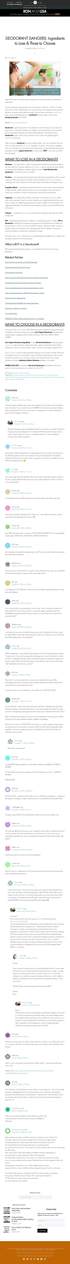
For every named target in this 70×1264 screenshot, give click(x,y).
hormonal (52, 180)
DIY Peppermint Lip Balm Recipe (15, 298)
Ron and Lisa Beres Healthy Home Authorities (35, 11)
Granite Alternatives (39, 1248)
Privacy (32, 1253)
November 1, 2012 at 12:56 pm (24, 743)
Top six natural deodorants (19, 122)
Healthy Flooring (49, 1248)
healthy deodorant (17, 377)
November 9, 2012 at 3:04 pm (22, 826)
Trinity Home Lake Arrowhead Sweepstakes (21, 1209)
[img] (32, 2)
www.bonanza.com (18, 1129)
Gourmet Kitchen (11, 1248)
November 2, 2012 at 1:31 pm (21, 809)
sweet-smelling (21, 329)
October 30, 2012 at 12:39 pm (22, 603)
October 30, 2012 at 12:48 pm (22, 627)
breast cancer (35, 167)
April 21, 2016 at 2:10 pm (20, 1111)
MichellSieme (16, 1108)
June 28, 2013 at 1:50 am (20, 1036)
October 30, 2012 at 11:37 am (22, 472)
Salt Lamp (28, 1250)
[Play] (35, 2)
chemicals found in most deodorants (36, 375)
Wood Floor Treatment (49, 1250)
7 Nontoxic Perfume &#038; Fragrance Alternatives (21, 303)
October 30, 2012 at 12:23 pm (22, 565)
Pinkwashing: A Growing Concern (16, 308)
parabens (8, 138)
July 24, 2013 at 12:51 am (20, 1058)
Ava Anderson (11, 58)
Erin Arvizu (15, 445)
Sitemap (51, 1253)
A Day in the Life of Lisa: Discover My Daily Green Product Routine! (26, 277)
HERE (41, 368)
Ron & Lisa (17, 421)
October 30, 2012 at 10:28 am (22, 400)
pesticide (27, 213)
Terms (36, 1253)
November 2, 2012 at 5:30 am (22, 759)
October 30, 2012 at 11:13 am (21, 448)
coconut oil (8, 345)
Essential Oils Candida (27, 1248)
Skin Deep (22, 226)
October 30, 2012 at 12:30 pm (22, 584)
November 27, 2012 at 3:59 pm (22, 850)
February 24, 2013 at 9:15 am (21, 866)
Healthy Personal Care (18, 373)
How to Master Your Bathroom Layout (21, 1228)
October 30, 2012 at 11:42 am (22, 493)
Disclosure (40, 1253)
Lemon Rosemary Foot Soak (14, 272)
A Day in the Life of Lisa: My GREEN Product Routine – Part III (24, 293)
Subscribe (42, 1230)
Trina (13, 469)
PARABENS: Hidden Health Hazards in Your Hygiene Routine (24, 318)
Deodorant (18, 1248)
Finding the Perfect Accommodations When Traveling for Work (22, 1219)
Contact (46, 1253)
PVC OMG (22, 1250)
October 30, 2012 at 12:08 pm (22, 547)
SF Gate (17, 236)
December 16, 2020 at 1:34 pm (22, 1132)
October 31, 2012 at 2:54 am (21, 675)
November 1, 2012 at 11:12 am (22, 701)
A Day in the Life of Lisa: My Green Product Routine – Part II (24, 288)
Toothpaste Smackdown (37, 1250)
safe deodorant (20, 379)
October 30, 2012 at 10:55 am (24, 424)
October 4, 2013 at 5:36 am (28, 958)
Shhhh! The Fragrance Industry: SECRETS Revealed (21, 262)
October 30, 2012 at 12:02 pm (22, 528)
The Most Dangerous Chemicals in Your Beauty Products (23, 282)
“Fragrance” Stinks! (11, 313)
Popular (27, 373)
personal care (56, 112)
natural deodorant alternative (30, 377)
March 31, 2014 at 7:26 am (21, 1084)
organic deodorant (10, 379)
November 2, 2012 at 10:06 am (22, 791)
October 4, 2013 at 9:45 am (31, 1005)
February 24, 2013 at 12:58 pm (24, 885)
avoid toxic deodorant (19, 375)
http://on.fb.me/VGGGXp (19, 921)
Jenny (21, 955)
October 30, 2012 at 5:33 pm (21, 648)
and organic (26, 145)
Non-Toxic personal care (57, 377)
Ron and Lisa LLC (25, 1253)
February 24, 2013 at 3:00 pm (26, 911)
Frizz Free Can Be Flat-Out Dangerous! (17, 267)
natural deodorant (44, 342)
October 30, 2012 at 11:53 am (22, 509)
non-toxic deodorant (44, 377)
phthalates (53, 197)
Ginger (14, 646)
